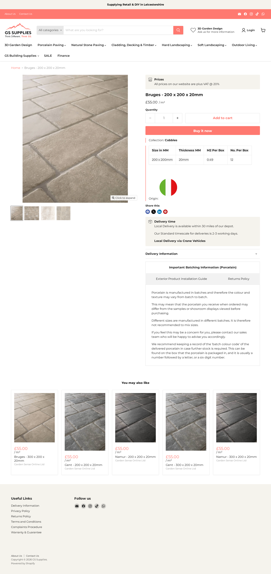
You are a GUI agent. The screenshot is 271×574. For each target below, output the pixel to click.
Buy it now (202, 131)
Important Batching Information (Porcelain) (203, 267)
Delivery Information (25, 505)
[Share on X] (153, 211)
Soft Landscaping (211, 45)
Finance (64, 55)
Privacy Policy (20, 511)
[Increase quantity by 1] (177, 118)
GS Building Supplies (21, 55)
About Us (10, 14)
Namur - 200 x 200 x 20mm (135, 457)
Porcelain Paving (51, 45)
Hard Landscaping (176, 45)
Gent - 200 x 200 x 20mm (83, 465)
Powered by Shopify (23, 563)
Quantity (151, 109)
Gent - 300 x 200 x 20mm (184, 465)
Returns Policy (238, 279)
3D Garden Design (18, 45)
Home (15, 68)
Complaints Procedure (26, 527)
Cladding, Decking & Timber (133, 45)
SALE (48, 55)
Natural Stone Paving (88, 45)
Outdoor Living (244, 45)
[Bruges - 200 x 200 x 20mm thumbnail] (17, 213)
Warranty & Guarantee (26, 532)
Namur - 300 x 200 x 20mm (236, 457)
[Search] (178, 30)
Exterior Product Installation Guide (181, 279)
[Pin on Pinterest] (165, 211)
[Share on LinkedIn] (159, 211)
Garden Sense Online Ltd (29, 464)
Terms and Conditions (26, 521)
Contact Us (25, 14)
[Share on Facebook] (147, 211)
